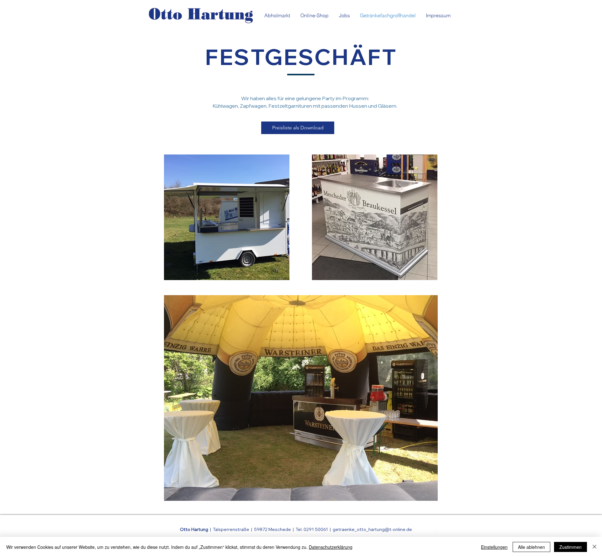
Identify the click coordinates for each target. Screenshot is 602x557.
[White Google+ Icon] (443, 532)
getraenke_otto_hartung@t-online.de (372, 529)
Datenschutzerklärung (330, 547)
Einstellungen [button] (494, 547)
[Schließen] (594, 547)
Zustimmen (570, 547)
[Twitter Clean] (433, 532)
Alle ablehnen (531, 547)
